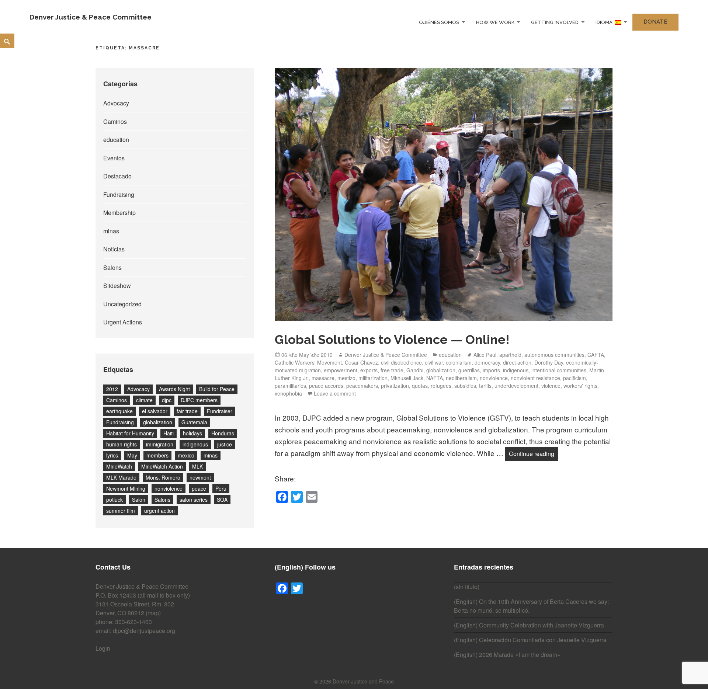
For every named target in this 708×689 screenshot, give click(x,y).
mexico (186, 455)
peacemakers (362, 385)
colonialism (459, 362)
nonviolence (169, 488)
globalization (157, 422)
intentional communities (558, 370)
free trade (392, 370)
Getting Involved (555, 22)
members (157, 455)
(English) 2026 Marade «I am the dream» (507, 654)
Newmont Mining (125, 488)
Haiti (168, 433)
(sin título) (466, 586)
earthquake (119, 411)
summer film (120, 510)
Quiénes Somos (439, 22)
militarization (373, 378)
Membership (119, 212)
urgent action (159, 510)
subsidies (465, 385)
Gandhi (414, 370)
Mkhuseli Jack (407, 378)
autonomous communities (554, 354)
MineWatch (119, 466)
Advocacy (116, 103)
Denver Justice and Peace (363, 681)
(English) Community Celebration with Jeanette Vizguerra (529, 625)
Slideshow (117, 285)
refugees (441, 385)
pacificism (574, 378)
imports (491, 370)
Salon (138, 499)
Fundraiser (219, 411)
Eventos (114, 158)
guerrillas (469, 370)
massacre (323, 378)
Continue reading (533, 453)
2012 (112, 389)
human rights (121, 444)
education (116, 139)
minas (111, 231)
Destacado (117, 176)
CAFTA (595, 354)
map (153, 613)
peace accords (326, 385)
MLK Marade (121, 477)
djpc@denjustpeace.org (144, 630)
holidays (192, 433)
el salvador (154, 411)
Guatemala (194, 422)
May (132, 455)
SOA (222, 499)
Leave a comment (335, 393)
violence (550, 385)
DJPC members (199, 400)
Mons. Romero (163, 477)
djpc (166, 400)
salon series (194, 499)
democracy (487, 362)
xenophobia (288, 393)
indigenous (195, 444)
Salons (112, 267)
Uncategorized (122, 304)
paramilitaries (290, 385)
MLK (197, 466)
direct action (517, 362)
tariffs (485, 385)
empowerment (340, 370)
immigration (159, 444)
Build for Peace (217, 389)
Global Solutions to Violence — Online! (392, 339)
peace (199, 488)
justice (224, 444)
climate (144, 400)
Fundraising (118, 194)
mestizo (346, 378)
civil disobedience (401, 362)
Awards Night (174, 389)
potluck (114, 499)
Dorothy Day (548, 362)
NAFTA (434, 378)
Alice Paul (484, 354)
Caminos (115, 121)
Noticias (114, 249)
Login (103, 648)
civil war (434, 362)
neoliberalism (461, 378)
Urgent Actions (122, 322)
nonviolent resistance (535, 378)
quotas (420, 385)
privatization (395, 385)
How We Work (495, 22)
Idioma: (605, 22)
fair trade (187, 411)
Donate (655, 21)
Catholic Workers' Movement (308, 362)
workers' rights (580, 385)
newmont (200, 477)
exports (369, 370)
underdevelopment (516, 385)
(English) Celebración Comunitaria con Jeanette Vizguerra (530, 640)
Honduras (222, 433)
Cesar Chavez (361, 362)
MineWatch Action (162, 466)
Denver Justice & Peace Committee (91, 17)
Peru (220, 488)
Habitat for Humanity (130, 433)
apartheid (510, 354)
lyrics (112, 455)
